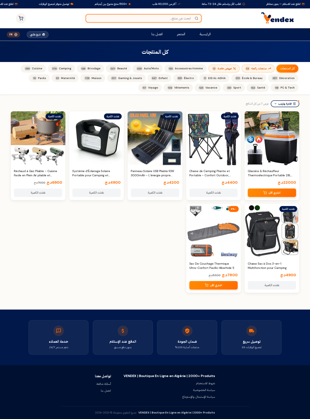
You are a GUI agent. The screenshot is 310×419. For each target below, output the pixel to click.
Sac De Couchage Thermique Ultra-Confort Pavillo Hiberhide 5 (211, 266)
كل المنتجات (287, 68)
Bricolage (90, 68)
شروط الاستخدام (205, 383)
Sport (234, 87)
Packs (39, 78)
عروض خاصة (222, 68)
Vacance (208, 87)
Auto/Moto (148, 68)
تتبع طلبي (35, 34)
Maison (93, 78)
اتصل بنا (157, 34)
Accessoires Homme (186, 68)
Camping (61, 68)
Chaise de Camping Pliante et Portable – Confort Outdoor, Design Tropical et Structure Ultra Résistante (212, 177)
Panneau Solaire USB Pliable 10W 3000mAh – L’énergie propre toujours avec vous (152, 175)
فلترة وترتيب (285, 103)
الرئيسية (205, 34)
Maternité (65, 78)
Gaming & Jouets (127, 78)
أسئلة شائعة (104, 384)
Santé (258, 87)
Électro (186, 78)
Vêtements (178, 87)
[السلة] (21, 18)
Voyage (150, 87)
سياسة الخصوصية (204, 390)
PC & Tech (285, 87)
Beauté (119, 68)
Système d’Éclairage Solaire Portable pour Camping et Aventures (91, 175)
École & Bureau (249, 78)
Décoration (284, 78)
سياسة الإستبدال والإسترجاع (198, 397)
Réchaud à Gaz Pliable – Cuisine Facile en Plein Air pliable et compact (35, 175)
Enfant (160, 78)
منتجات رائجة (256, 68)
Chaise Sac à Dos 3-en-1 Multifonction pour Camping (267, 266)
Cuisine (33, 68)
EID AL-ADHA (215, 78)
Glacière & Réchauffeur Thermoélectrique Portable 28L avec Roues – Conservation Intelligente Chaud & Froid (269, 177)
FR (10, 34)
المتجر (181, 34)
